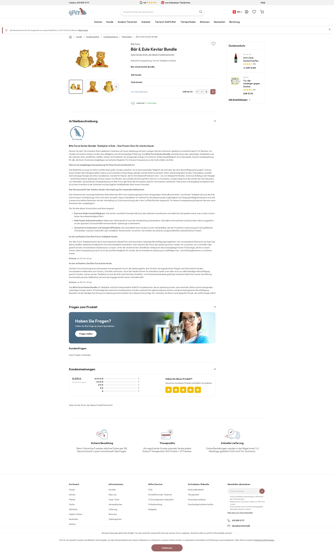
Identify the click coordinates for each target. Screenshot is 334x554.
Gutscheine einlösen (197, 499)
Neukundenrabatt (196, 489)
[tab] (142, 122)
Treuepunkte (193, 494)
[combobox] (163, 12)
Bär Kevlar (136, 75)
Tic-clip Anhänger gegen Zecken (251, 83)
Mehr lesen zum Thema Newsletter (240, 513)
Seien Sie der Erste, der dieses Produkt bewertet (152, 54)
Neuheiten (219, 21)
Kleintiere (73, 509)
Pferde (72, 499)
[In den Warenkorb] (213, 91)
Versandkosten (141, 91)
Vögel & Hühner (75, 514)
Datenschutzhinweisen (264, 540)
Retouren (113, 514)
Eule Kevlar (136, 82)
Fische (72, 504)
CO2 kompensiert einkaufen (161, 499)
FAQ (263, 2)
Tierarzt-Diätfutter (165, 21)
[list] (92, 59)
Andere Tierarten (127, 21)
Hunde (109, 21)
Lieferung (113, 509)
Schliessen (167, 548)
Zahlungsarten (115, 519)
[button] (237, 12)
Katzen (98, 21)
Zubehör (146, 21)
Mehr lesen (83, 30)
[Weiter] (116, 86)
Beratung (234, 21)
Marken (72, 524)
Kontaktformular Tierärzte (160, 494)
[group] (173, 75)
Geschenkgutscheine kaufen (200, 504)
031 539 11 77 (238, 520)
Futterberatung (155, 504)
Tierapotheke (188, 21)
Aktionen (205, 21)
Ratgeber (152, 509)
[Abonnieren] (262, 491)
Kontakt (112, 489)
